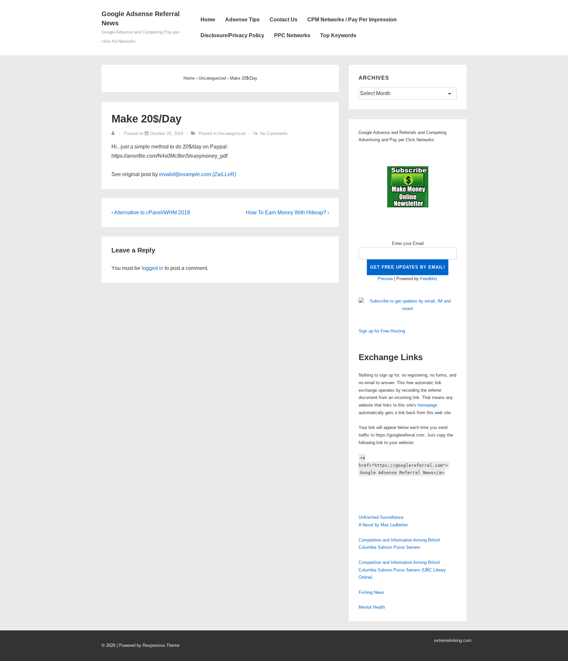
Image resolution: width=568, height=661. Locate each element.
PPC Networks (292, 35)
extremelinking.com (452, 640)
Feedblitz (429, 278)
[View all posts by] (114, 133)
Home (208, 19)
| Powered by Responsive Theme (148, 645)
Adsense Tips (242, 19)
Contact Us (283, 19)
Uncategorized (231, 133)
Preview (385, 278)
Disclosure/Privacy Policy (232, 35)
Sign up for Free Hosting (382, 331)
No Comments (274, 133)
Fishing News (371, 592)
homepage (427, 405)
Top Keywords (338, 35)
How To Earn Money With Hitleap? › (287, 212)
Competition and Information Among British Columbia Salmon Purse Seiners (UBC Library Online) (402, 570)
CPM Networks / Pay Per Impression (352, 19)
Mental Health (372, 607)
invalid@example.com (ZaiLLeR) (197, 174)
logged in (152, 268)
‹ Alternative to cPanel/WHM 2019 (150, 212)
